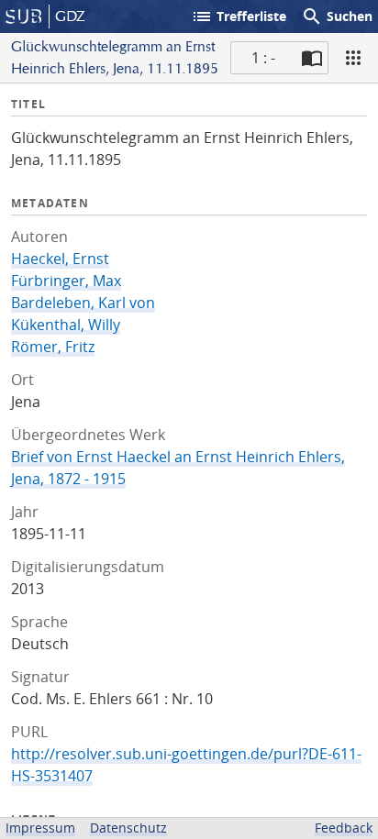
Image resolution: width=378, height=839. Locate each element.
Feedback (343, 827)
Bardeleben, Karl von (83, 303)
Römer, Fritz (52, 347)
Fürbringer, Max (66, 280)
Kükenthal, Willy (65, 325)
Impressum (40, 827)
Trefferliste (238, 17)
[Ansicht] (353, 58)
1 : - (263, 58)
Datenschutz (128, 827)
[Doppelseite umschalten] (311, 57)
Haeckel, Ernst (60, 258)
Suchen (336, 17)
